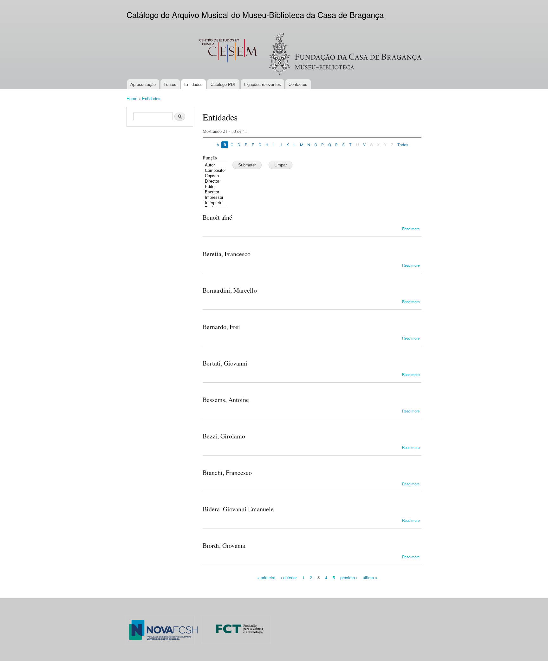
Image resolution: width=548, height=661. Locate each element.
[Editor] (215, 187)
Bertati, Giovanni (225, 363)
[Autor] (215, 165)
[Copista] (215, 176)
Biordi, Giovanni (224, 545)
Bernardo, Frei (221, 326)
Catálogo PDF (223, 84)
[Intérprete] (215, 203)
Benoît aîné (217, 217)
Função (210, 157)
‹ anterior (289, 577)
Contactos (298, 84)
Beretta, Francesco (227, 253)
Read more (411, 228)
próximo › (348, 577)
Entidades (193, 84)
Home (132, 98)
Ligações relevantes (262, 84)
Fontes (170, 84)
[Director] (215, 181)
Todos (402, 144)
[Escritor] (215, 192)
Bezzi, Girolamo (224, 436)
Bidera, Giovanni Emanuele (238, 509)
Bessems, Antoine (226, 399)
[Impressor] (215, 197)
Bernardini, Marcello (230, 290)
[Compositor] (215, 170)
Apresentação (143, 84)
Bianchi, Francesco (227, 472)
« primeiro (266, 577)
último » (370, 577)
